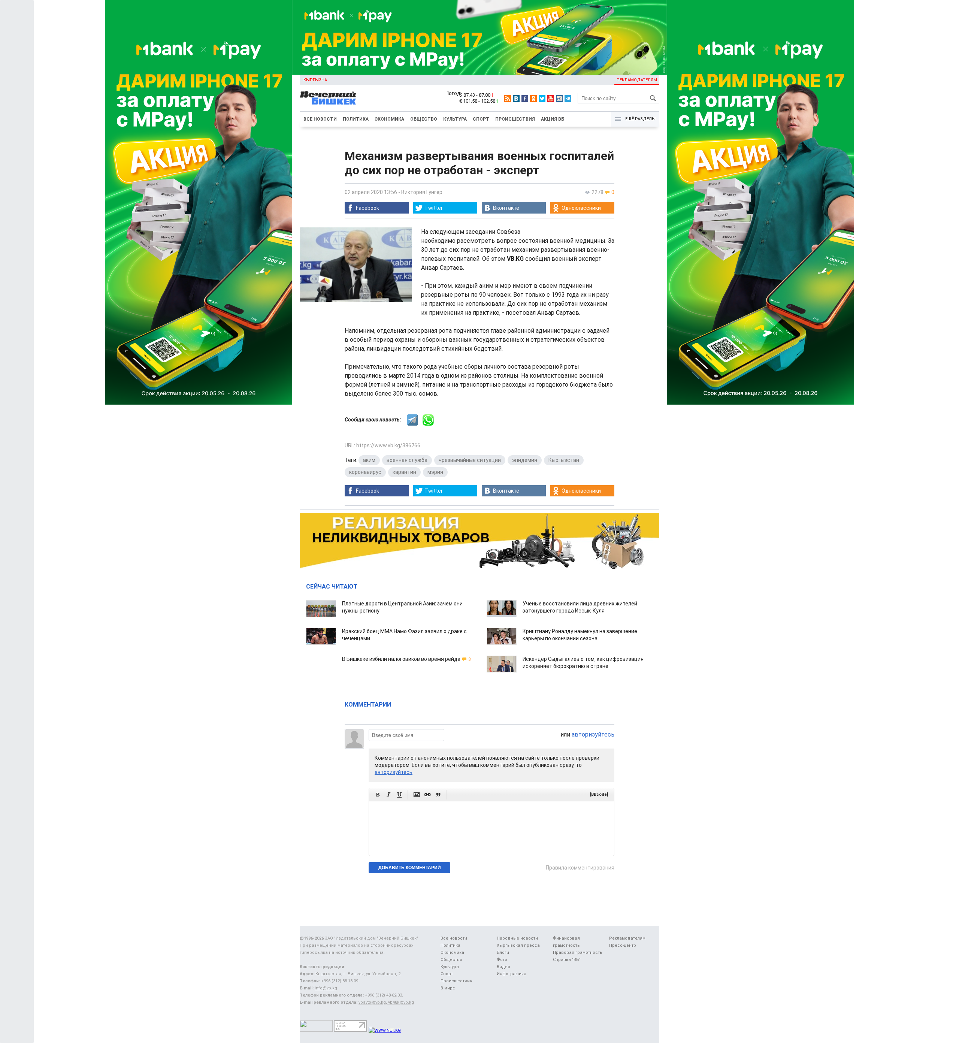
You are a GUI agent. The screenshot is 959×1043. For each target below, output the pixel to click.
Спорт (481, 119)
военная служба (407, 460)
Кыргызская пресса (518, 945)
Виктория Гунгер (421, 192)
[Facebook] (524, 98)
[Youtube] (550, 98)
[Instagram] (559, 98)
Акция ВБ (552, 119)
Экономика (389, 119)
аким (369, 460)
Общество (423, 119)
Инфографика (511, 973)
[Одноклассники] (533, 98)
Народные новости (517, 938)
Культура (455, 119)
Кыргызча (315, 80)
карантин (404, 472)
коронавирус (365, 472)
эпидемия (524, 460)
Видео (503, 966)
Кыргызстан (563, 460)
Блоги (503, 952)
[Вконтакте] (516, 98)
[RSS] (507, 98)
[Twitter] (542, 98)
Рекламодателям (637, 80)
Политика (356, 119)
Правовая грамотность (577, 952)
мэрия (435, 472)
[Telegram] (568, 98)
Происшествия (515, 119)
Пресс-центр (622, 945)
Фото (502, 959)
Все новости (320, 119)
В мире (448, 988)
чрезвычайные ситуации (470, 460)
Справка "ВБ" (567, 959)
